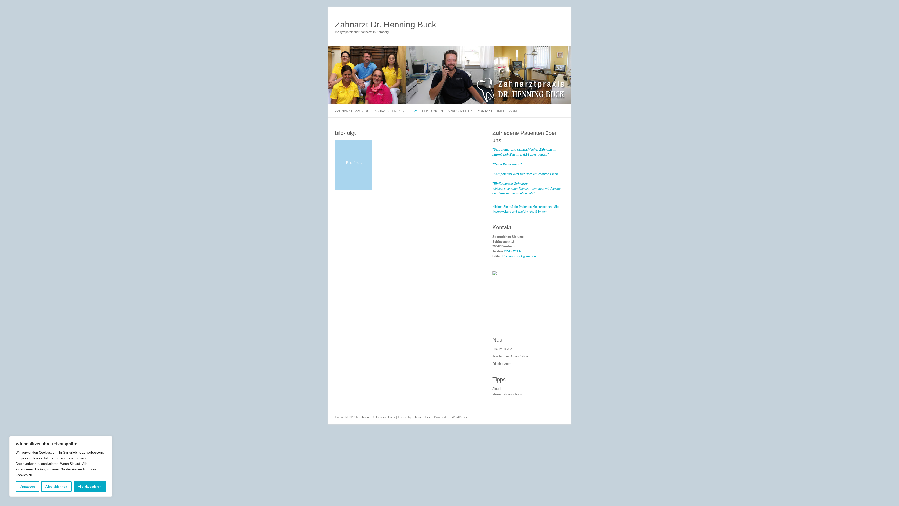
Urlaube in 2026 (502, 349)
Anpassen (27, 486)
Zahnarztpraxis (389, 111)
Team (412, 111)
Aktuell (497, 389)
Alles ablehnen (56, 486)
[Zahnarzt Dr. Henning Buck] (449, 48)
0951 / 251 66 (513, 251)
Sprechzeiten (460, 111)
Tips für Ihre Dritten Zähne (510, 356)
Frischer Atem (501, 363)
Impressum (507, 111)
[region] (60, 466)
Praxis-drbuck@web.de (519, 256)
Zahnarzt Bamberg (352, 111)
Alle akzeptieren (90, 486)
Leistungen (432, 111)
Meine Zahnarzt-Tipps (507, 394)
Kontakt (485, 111)
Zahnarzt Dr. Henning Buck (385, 24)
